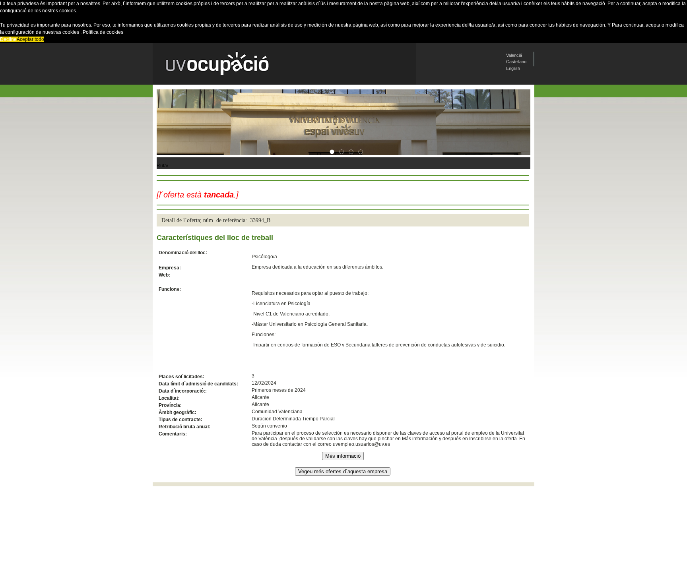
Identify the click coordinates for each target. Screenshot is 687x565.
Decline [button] (8, 39)
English (513, 68)
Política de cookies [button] (103, 32)
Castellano (516, 61)
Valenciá (514, 55)
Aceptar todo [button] (30, 39)
